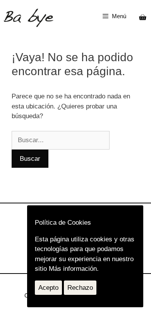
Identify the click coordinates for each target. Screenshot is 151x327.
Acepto (48, 287)
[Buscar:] (61, 140)
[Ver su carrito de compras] (142, 18)
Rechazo (80, 287)
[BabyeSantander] (28, 18)
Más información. (74, 268)
